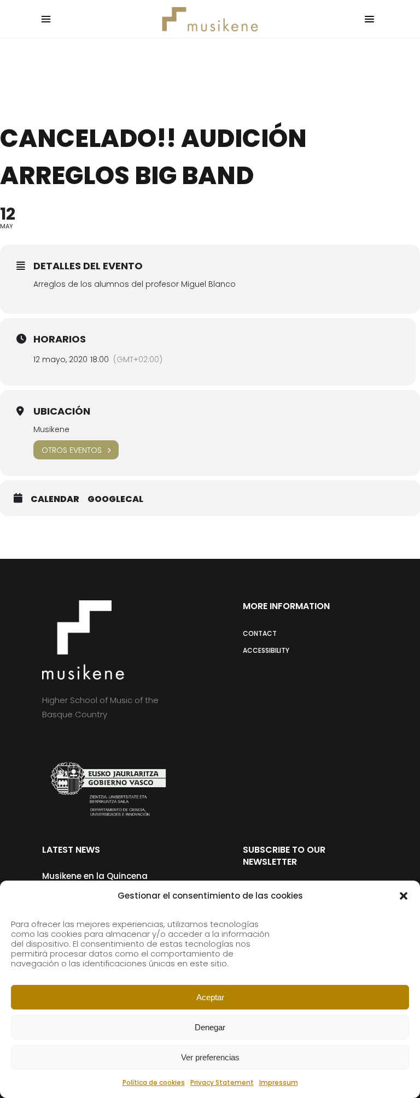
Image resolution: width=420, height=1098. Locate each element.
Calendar (55, 499)
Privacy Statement (222, 1082)
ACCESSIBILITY (266, 650)
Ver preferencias (210, 1057)
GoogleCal (115, 499)
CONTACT (260, 633)
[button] (403, 895)
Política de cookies (153, 1082)
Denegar (210, 1027)
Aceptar (210, 997)
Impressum (278, 1082)
